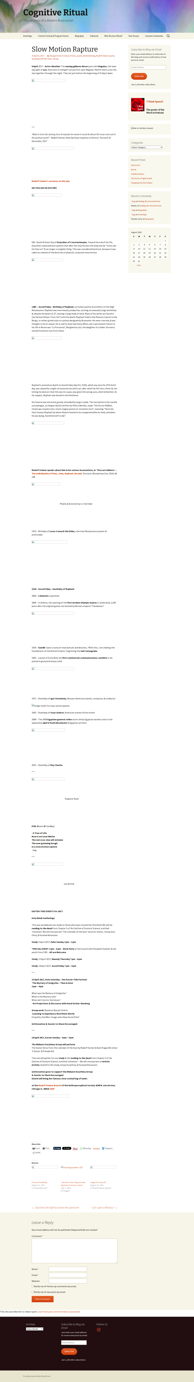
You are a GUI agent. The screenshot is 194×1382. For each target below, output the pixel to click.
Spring (55, 58)
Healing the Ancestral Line (149, 201)
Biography (79, 36)
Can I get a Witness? (104, 1207)
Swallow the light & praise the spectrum (55, 1207)
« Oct (138, 265)
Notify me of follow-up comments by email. (55, 1286)
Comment (37, 1236)
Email (35, 1275)
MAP (52, 1088)
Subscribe (139, 76)
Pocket (96, 1148)
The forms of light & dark (141, 178)
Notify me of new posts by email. (50, 1292)
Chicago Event (55, 55)
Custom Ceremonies (154, 36)
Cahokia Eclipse (137, 174)
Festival (65, 55)
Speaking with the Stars (42, 58)
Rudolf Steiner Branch (49, 1085)
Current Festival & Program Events (53, 36)
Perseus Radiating (39, 1182)
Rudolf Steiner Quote (105, 55)
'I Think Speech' (154, 101)
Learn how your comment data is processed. (59, 1311)
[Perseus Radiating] (45, 1173)
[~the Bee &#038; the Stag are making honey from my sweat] (74, 1173)
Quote (79, 55)
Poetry (73, 55)
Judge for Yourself (98, 1182)
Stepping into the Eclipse (141, 182)
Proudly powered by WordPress (36, 1376)
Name (35, 1269)
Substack (94, 36)
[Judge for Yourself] (103, 1173)
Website (36, 1281)
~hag (133, 201)
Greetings (27, 36)
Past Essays (134, 36)
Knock (133, 169)
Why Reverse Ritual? (113, 36)
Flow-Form (135, 165)
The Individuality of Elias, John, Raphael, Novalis (57, 473)
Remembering (89, 55)
